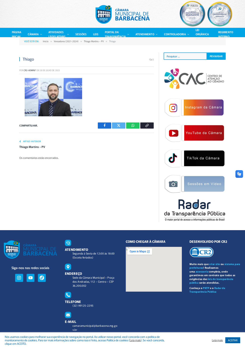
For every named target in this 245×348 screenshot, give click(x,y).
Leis (96, 34)
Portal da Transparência (115, 34)
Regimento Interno (225, 34)
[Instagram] (19, 278)
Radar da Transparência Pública (207, 290)
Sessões (81, 34)
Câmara (33, 34)
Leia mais (135, 340)
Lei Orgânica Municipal (203, 34)
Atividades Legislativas (57, 34)
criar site (214, 264)
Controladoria (175, 34)
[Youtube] (30, 278)
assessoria (202, 271)
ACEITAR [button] (233, 340)
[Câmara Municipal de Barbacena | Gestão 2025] (123, 14)
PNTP (206, 288)
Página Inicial (16, 34)
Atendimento (145, 34)
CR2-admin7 (30, 70)
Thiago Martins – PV (32, 147)
